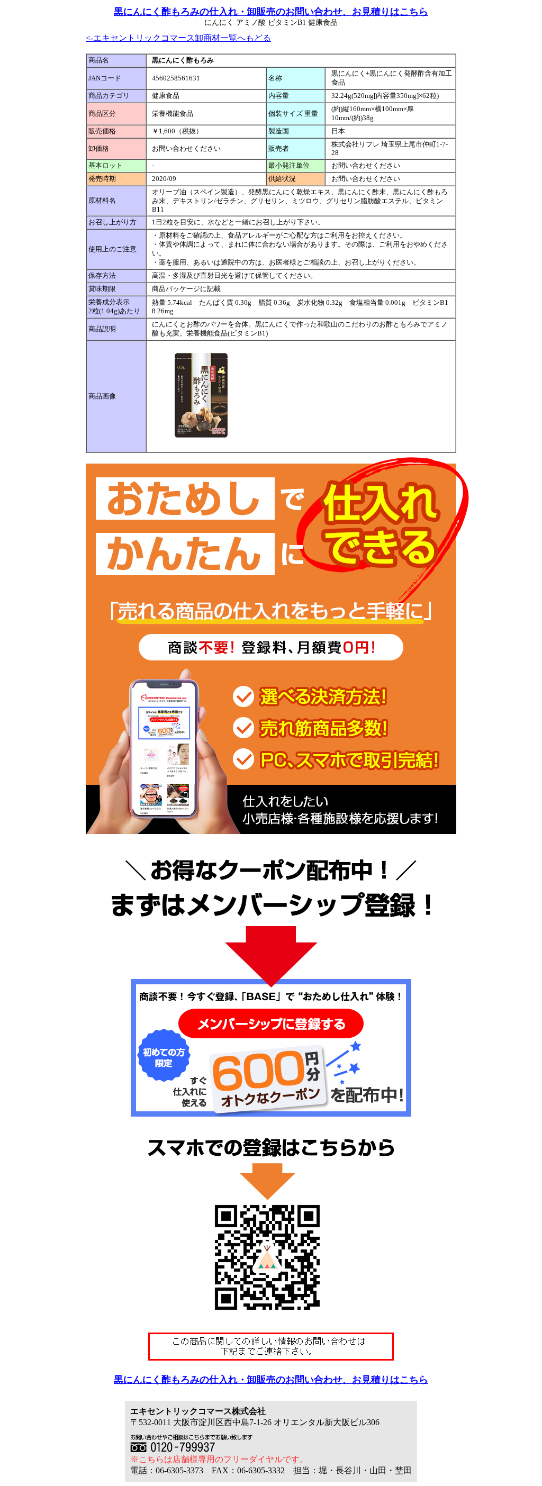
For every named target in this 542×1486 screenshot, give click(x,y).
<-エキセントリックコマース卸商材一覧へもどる (178, 37)
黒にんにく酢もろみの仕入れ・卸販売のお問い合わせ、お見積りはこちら (271, 11)
